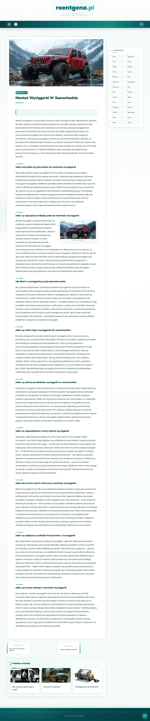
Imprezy (129, 71)
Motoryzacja (22, 92)
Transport (130, 107)
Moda (129, 77)
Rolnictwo (115, 97)
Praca (129, 87)
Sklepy (129, 97)
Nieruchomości (131, 82)
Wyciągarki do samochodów (86, 687)
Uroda (114, 117)
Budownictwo (131, 56)
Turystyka (115, 112)
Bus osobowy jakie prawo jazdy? (23, 688)
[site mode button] (16, 24)
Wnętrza (114, 122)
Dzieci (114, 61)
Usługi (129, 117)
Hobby (114, 71)
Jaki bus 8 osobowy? (52, 687)
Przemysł (130, 92)
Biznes (114, 56)
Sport (114, 102)
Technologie (115, 107)
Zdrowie (129, 122)
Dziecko (129, 61)
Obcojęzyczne (116, 87)
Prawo (114, 92)
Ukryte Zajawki (131, 112)
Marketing (115, 77)
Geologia (130, 66)
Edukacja (115, 66)
